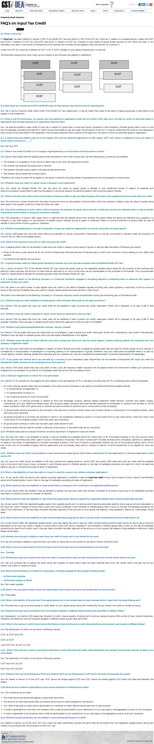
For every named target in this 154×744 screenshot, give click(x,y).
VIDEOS (105, 11)
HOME (7, 11)
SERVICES (18, 11)
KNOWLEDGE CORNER (56, 11)
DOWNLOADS (119, 11)
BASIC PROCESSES (36, 11)
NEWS (93, 11)
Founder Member (138, 11)
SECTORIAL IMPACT (78, 11)
